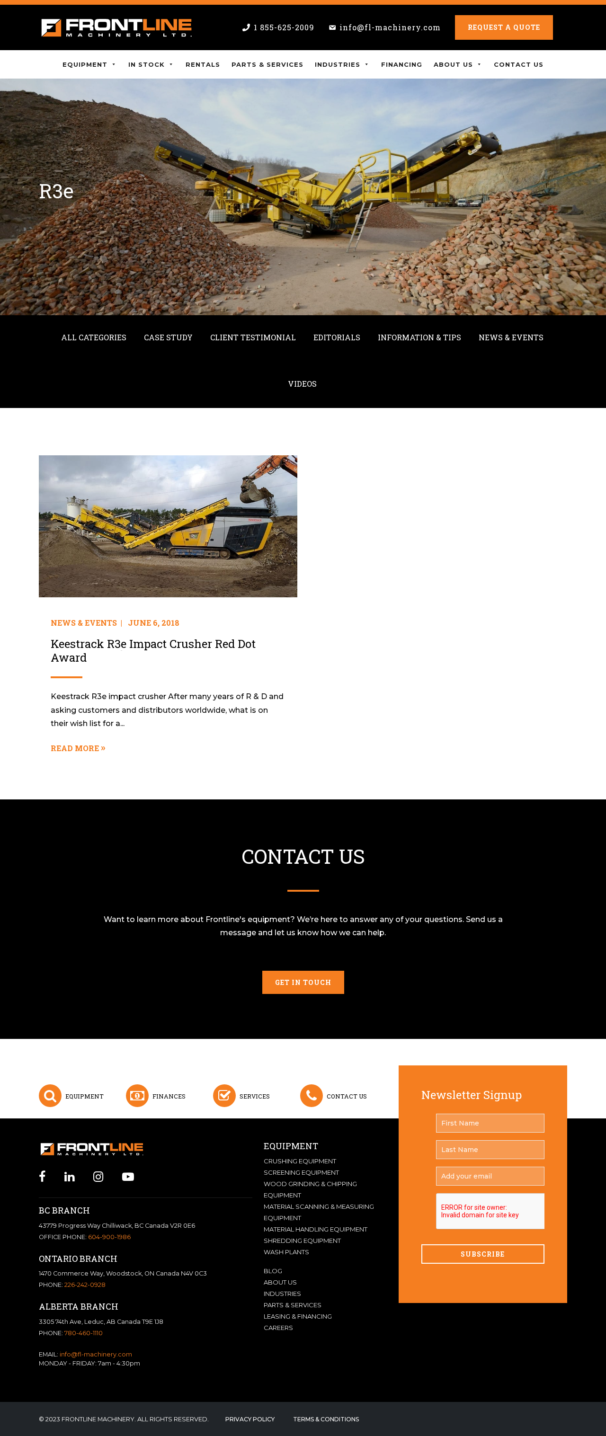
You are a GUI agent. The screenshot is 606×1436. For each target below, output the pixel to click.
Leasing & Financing (298, 1316)
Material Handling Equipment (315, 1229)
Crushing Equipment (300, 1161)
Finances (169, 1096)
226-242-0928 (85, 1284)
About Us (453, 64)
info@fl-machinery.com (390, 27)
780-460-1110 (83, 1333)
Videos (302, 384)
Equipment (84, 64)
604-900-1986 (109, 1237)
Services (255, 1096)
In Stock (146, 64)
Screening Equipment (301, 1172)
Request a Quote (504, 27)
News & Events (511, 337)
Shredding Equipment (302, 1240)
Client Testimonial (253, 337)
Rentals (203, 64)
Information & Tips (419, 337)
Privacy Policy (250, 1419)
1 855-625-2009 (284, 27)
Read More (75, 748)
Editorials (336, 337)
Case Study (168, 337)
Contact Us (519, 64)
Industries (337, 64)
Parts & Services (267, 64)
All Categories (93, 337)
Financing (401, 64)
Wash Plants (286, 1252)
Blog (273, 1271)
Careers (278, 1327)
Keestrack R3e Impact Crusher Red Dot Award (153, 651)
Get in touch (303, 982)
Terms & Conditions (326, 1419)
